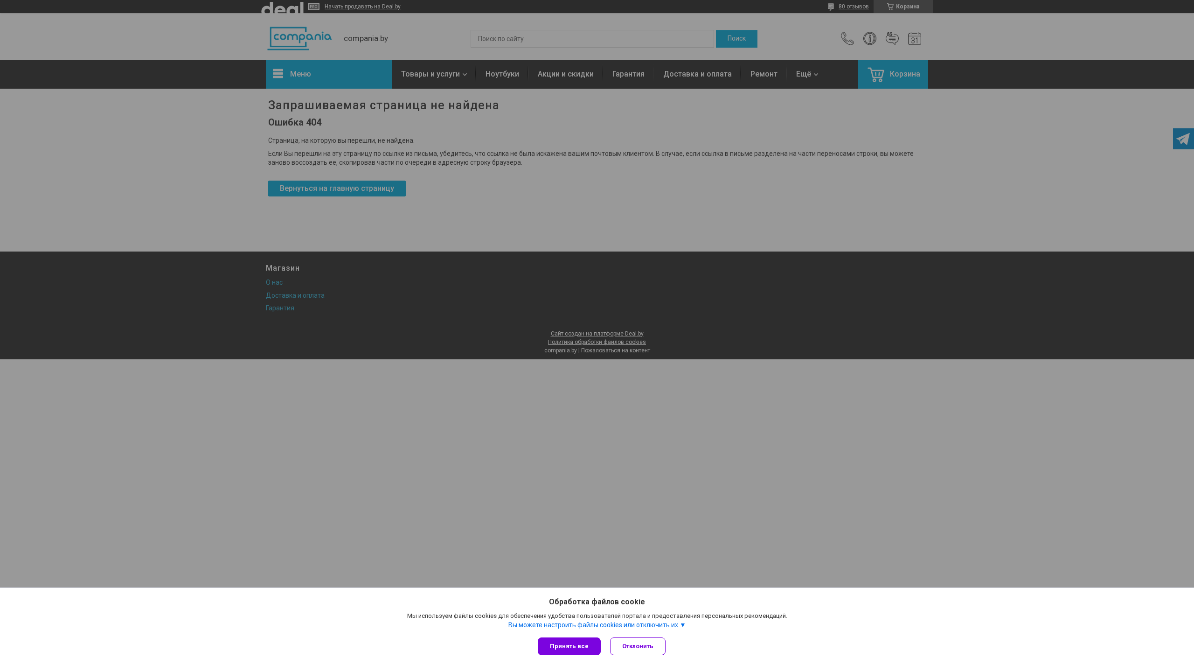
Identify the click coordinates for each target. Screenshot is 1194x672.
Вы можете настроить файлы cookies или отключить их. (594, 625)
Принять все (569, 646)
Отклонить (637, 646)
